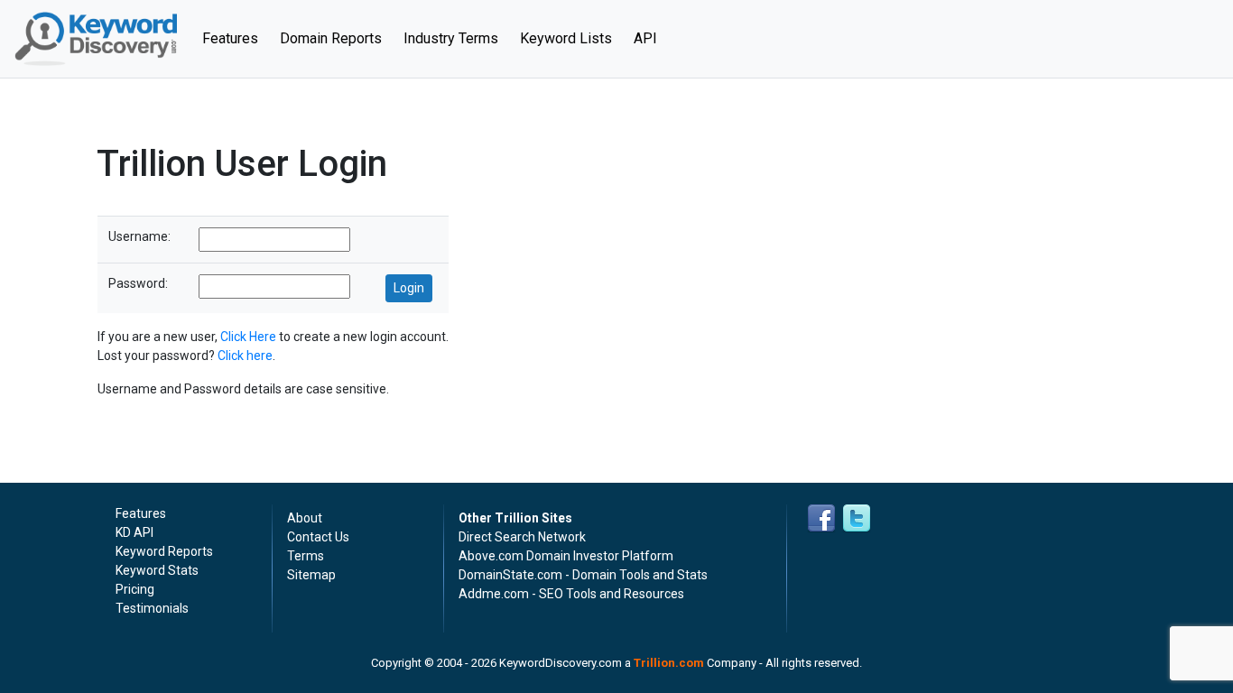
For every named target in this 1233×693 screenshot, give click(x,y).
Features (235, 38)
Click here (245, 355)
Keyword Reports (164, 551)
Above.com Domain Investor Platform (566, 556)
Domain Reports (331, 38)
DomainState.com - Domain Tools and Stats (583, 575)
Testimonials (152, 608)
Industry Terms (450, 38)
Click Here (248, 336)
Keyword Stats (157, 570)
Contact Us (318, 537)
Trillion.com (669, 663)
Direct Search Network (522, 537)
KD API (134, 532)
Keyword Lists (566, 38)
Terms (305, 556)
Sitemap (311, 575)
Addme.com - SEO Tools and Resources (571, 594)
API (645, 38)
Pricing (135, 589)
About (304, 518)
